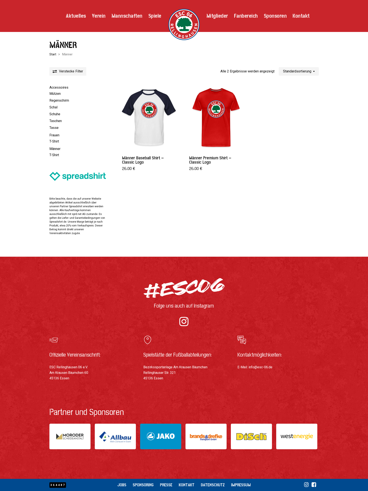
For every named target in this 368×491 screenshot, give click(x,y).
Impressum (241, 485)
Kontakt (186, 485)
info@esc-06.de (260, 367)
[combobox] (299, 71)
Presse (166, 485)
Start (52, 54)
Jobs (121, 485)
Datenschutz (213, 485)
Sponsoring (143, 485)
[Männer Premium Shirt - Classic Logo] (216, 117)
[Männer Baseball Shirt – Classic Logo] (149, 117)
